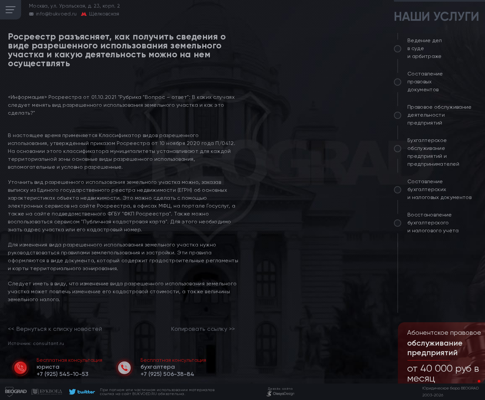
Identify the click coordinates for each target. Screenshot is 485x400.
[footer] (81, 392)
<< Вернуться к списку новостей (55, 329)
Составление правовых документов (425, 82)
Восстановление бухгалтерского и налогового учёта (433, 223)
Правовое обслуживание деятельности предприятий (439, 115)
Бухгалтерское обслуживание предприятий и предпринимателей (433, 152)
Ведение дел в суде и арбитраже (424, 48)
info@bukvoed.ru (56, 14)
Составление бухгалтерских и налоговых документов (439, 189)
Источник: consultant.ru (36, 343)
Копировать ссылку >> (203, 329)
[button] (473, 381)
